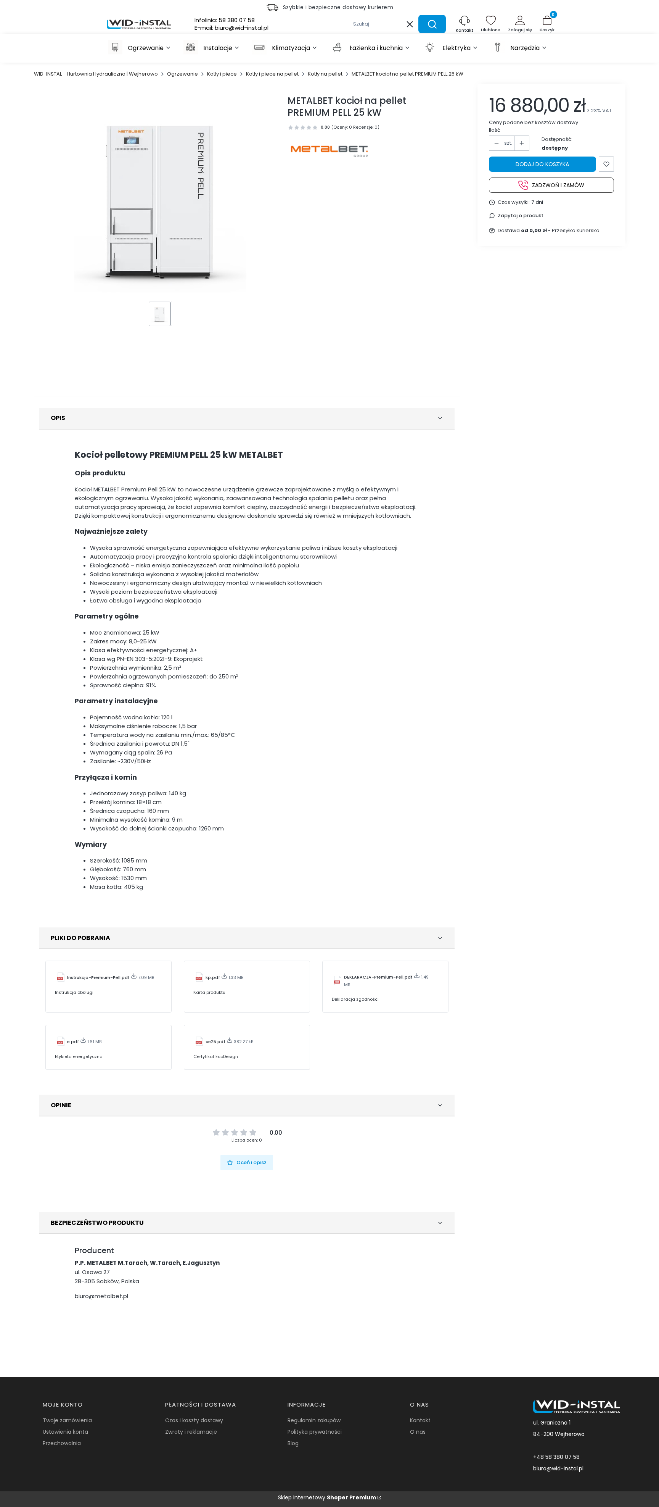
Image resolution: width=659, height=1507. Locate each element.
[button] (432, 24)
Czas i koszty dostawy (194, 1420)
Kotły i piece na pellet (272, 74)
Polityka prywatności (315, 1432)
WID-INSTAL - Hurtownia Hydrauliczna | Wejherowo (96, 74)
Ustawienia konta (65, 1432)
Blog (293, 1443)
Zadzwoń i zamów (558, 185)
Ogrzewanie (182, 74)
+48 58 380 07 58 (556, 1457)
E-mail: (231, 28)
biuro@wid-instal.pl (558, 1468)
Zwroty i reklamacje (191, 1432)
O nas (418, 1432)
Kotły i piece (222, 74)
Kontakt (420, 1420)
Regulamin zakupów (314, 1420)
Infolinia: (224, 20)
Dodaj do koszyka (542, 164)
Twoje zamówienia (67, 1420)
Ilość (494, 130)
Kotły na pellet (325, 74)
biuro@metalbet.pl (101, 1296)
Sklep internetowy (327, 1497)
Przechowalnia (62, 1443)
